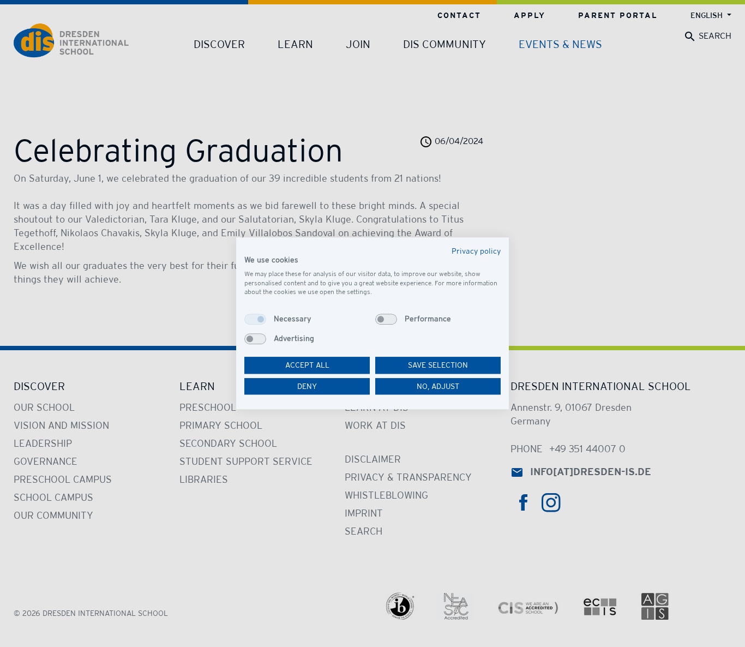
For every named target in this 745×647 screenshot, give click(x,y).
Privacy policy (476, 251)
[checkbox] (255, 319)
